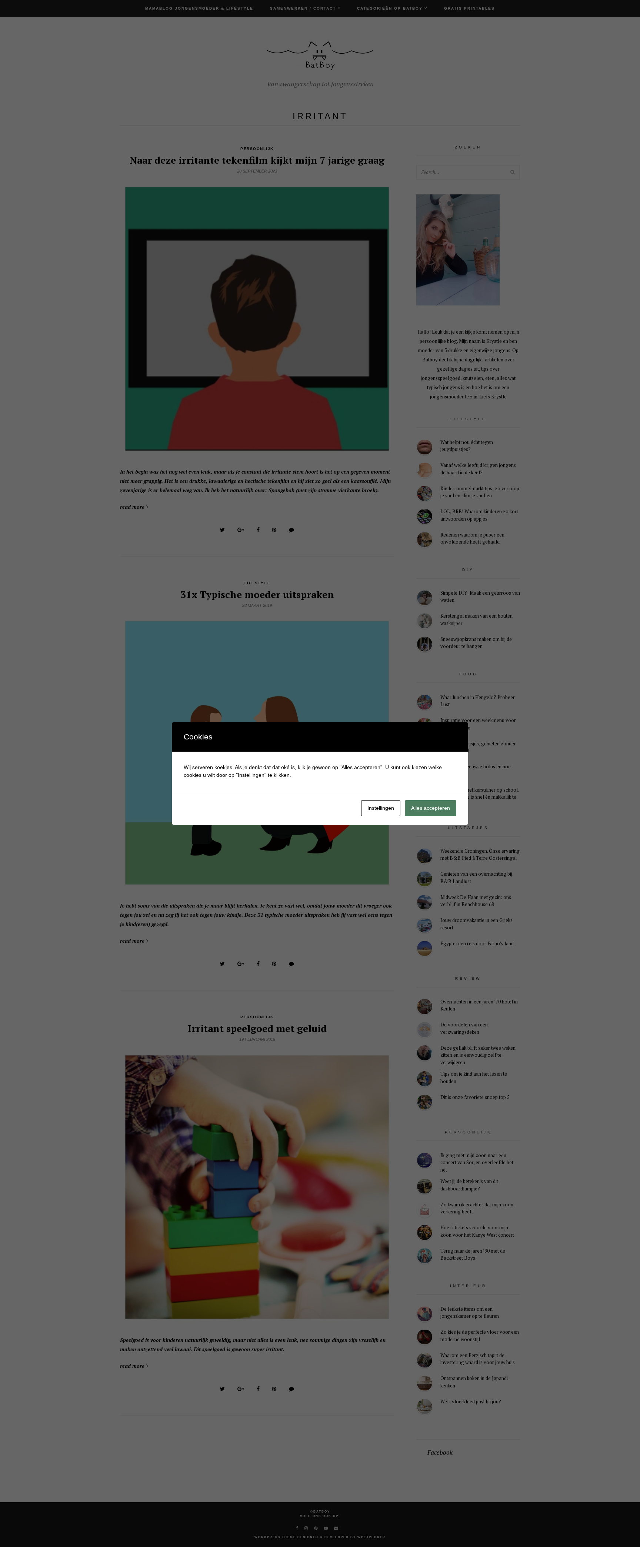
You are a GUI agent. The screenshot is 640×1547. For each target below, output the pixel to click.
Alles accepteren (430, 808)
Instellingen (380, 808)
